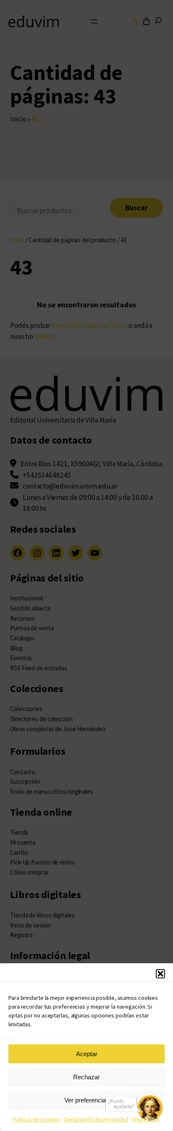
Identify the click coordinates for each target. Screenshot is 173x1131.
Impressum (146, 1119)
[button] (160, 974)
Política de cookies (36, 1119)
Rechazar (86, 1077)
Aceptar (86, 1053)
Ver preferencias (86, 1100)
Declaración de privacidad (96, 1119)
